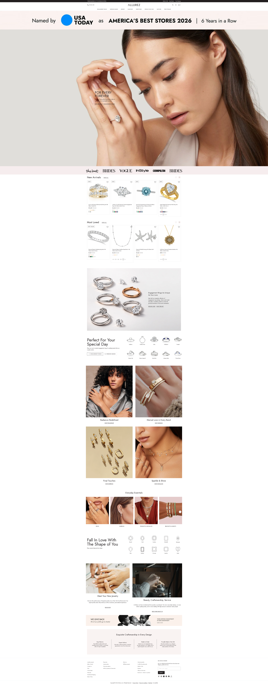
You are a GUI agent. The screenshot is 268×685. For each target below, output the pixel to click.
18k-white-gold (115, 210)
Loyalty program (90, 662)
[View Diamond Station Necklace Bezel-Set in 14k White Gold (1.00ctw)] (122, 236)
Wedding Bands (114, 9)
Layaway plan (106, 664)
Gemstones (139, 9)
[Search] (173, 5)
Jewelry (123, 9)
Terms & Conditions (143, 683)
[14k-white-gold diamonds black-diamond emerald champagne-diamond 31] (89, 255)
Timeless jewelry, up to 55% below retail (96, 1)
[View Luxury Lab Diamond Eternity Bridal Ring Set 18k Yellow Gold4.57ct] (98, 191)
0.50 (118, 259)
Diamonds (130, 9)
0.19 (163, 259)
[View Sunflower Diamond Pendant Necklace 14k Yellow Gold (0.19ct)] (170, 236)
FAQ (88, 668)
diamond (89, 211)
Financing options (106, 666)
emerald (91, 256)
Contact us (89, 666)
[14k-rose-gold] (91, 210)
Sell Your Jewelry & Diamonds (109, 668)
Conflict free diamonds (142, 664)
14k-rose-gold (91, 210)
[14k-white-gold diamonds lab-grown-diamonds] (136, 255)
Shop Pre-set (160, 306)
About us (125, 662)
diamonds (89, 256)
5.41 (165, 214)
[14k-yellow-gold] (90, 210)
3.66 (163, 214)
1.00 (123, 259)
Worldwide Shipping (91, 674)
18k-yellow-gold (93, 210)
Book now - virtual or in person (144, 672)
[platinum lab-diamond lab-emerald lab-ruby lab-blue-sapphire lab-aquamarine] (140, 210)
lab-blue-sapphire (117, 211)
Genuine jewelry (141, 662)
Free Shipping (178, 1)
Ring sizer (105, 662)
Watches (159, 9)
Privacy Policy (135, 683)
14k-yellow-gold (90, 210)
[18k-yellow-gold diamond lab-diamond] (93, 210)
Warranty (89, 672)
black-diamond (90, 256)
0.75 (120, 259)
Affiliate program (126, 664)
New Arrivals (98, 104)
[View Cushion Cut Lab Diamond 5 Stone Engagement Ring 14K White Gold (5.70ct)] (122, 191)
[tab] (110, 353)
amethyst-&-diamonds (160, 211)
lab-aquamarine (142, 211)
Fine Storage (167, 9)
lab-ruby (115, 211)
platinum (140, 210)
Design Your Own (149, 9)
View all (106, 177)
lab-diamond (90, 211)
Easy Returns (171, 1)
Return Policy (90, 676)
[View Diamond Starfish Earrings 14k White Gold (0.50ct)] (146, 236)
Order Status (89, 670)
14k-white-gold (89, 210)
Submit (161, 672)
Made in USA (165, 1)
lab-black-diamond (164, 211)
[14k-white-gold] (89, 210)
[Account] (176, 5)
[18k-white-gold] (115, 210)
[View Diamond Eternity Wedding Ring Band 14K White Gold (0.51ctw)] (98, 236)
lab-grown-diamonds (138, 256)
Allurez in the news (141, 670)
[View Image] (92, 171)
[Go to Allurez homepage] (134, 5)
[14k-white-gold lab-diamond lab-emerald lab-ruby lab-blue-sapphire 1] (112, 210)
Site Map (150, 683)
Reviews (139, 668)
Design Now (151, 306)
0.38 (165, 259)
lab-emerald (114, 211)
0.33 (115, 259)
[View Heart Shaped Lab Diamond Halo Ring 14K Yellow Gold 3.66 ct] (170, 191)
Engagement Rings (102, 9)
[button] (179, 177)
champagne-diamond (93, 256)
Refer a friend (90, 664)
